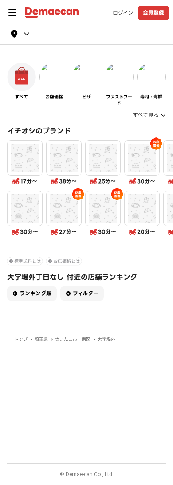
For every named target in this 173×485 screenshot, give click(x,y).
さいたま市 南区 (72, 339)
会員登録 (153, 12)
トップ (21, 339)
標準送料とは (27, 261)
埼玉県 (41, 339)
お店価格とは (66, 261)
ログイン (123, 12)
